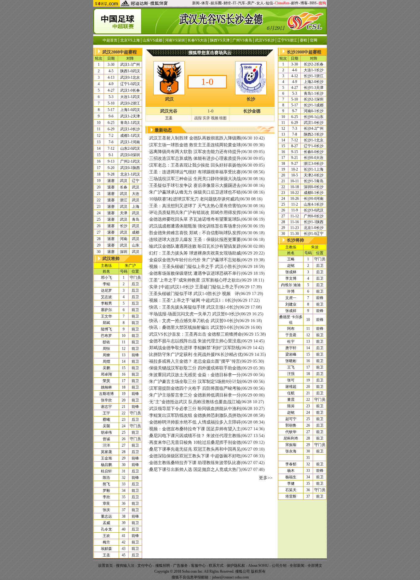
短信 (269, 3)
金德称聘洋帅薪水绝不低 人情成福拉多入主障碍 (195, 422)
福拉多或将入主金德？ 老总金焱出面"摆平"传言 (194, 361)
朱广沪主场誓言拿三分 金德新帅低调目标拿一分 (195, 395)
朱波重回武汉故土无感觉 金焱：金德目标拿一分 (195, 375)
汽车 (241, 3)
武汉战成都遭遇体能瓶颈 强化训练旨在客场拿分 (195, 226)
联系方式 (216, 565)
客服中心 (198, 565)
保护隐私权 (236, 565)
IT (234, 3)
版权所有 (258, 571)
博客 (304, 3)
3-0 (313, 163)
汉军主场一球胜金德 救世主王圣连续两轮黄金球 (195, 145)
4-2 (313, 128)
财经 (227, 3)
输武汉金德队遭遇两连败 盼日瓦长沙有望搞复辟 (195, 246)
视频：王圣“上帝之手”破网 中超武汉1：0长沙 (192, 300)
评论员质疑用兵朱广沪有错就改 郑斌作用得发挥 (195, 212)
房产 (251, 3)
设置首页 (105, 565)
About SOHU (258, 565)
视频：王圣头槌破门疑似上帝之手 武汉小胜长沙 (195, 266)
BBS (313, 3)
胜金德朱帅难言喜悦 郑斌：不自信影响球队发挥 (195, 233)
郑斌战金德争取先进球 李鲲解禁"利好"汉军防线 (194, 347)
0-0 (130, 155)
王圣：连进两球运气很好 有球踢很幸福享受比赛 (195, 172)
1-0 (130, 71)
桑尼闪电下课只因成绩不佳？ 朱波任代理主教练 (195, 435)
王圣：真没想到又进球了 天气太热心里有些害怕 (195, 205)
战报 (198, 118)
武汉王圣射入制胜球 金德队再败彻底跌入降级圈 (195, 138)
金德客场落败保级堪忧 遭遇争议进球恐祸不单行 (195, 273)
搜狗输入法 (125, 565)
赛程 (303, 40)
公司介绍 (279, 565)
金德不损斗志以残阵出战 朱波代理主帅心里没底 (195, 341)
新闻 (196, 3)
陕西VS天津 (220, 40)
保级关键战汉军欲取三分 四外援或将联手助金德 (195, 368)
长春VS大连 (197, 40)
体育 (205, 3)
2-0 (130, 148)
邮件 (295, 3)
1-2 (130, 116)
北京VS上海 (130, 40)
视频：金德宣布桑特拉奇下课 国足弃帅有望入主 (195, 429)
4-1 (313, 204)
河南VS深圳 (175, 40)
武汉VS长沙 (265, 40)
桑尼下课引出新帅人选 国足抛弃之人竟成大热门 (195, 469)
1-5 (313, 181)
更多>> (265, 477)
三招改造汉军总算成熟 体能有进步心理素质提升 (195, 158)
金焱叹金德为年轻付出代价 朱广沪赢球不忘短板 (195, 260)
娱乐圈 (216, 3)
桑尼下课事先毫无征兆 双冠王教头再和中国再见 (195, 449)
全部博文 (314, 565)
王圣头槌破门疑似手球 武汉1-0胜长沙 (185, 293)
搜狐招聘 (162, 565)
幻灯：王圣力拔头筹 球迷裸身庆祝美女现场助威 (195, 253)
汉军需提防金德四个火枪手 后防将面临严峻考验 (195, 388)
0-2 (130, 103)
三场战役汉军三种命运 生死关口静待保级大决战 (195, 178)
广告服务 (180, 565)
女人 (260, 3)
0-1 (130, 77)
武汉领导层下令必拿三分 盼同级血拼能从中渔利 (195, 408)
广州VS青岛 (242, 40)
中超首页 (110, 40)
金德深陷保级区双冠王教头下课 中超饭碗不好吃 (195, 456)
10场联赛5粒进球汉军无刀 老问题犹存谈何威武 (194, 199)
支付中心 (144, 565)
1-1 (130, 97)
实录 (206, 118)
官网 (313, 40)
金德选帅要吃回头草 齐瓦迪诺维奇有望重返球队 (195, 219)
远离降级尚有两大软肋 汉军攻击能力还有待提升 (195, 151)
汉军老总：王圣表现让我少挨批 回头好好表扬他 (195, 165)
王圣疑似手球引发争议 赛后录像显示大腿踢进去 (195, 185)
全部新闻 (297, 565)
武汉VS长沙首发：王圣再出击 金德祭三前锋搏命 (195, 334)
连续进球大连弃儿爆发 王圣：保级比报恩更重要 (195, 239)
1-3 (130, 64)
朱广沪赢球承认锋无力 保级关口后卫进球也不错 (195, 192)
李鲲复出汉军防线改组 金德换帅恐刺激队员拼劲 (195, 415)
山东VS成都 (152, 40)
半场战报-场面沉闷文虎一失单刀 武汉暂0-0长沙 (194, 314)
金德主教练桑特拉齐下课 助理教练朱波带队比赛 (195, 462)
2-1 (130, 161)
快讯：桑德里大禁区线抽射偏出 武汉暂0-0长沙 (193, 327)
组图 (223, 118)
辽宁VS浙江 (287, 40)
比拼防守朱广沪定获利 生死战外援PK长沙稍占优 (195, 354)
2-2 (313, 64)
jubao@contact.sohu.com (230, 577)
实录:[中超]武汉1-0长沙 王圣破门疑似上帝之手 (193, 287)
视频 (214, 118)
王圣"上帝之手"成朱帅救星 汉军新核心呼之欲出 (194, 280)
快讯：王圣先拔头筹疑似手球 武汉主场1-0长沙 (193, 307)
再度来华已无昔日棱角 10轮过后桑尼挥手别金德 (195, 442)
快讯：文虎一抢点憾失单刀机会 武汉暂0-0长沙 (193, 320)
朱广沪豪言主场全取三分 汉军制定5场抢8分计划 (195, 381)
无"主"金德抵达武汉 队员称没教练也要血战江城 (194, 402)
